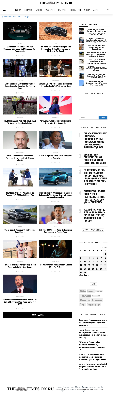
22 (105, 265)
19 (93, 265)
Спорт (87, 10)
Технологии (75, 10)
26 (93, 268)
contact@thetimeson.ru (85, 391)
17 (85, 265)
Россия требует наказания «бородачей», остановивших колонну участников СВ (92, 346)
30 (81, 272)
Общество (50, 10)
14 (101, 261)
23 (81, 268)
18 (89, 265)
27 (97, 268)
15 (105, 261)
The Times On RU (10, 17)
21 (101, 265)
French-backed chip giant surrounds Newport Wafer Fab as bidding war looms (93, 366)
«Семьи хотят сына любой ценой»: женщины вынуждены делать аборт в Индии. (92, 357)
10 (85, 261)
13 (97, 261)
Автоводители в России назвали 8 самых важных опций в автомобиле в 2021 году (93, 335)
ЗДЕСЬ (63, 391)
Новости (85, 296)
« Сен (81, 275)
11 (89, 261)
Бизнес (39, 10)
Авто (95, 10)
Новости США (96, 296)
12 (93, 261)
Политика (27, 10)
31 (85, 272)
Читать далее (38, 314)
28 (101, 268)
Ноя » (86, 275)
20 (97, 265)
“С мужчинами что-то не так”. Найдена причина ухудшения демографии (93, 323)
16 (81, 265)
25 (89, 268)
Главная (17, 10)
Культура (62, 10)
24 (85, 268)
